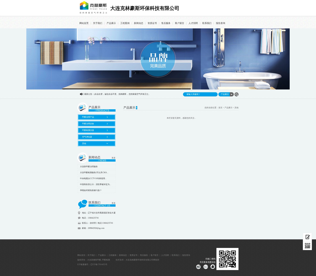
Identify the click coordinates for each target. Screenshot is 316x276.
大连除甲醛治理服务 (89, 166)
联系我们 (206, 23)
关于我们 (97, 23)
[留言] (307, 237)
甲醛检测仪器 (88, 130)
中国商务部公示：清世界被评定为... (95, 184)
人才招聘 (193, 23)
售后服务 (166, 23)
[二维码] (307, 246)
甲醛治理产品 (88, 117)
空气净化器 (87, 137)
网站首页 (84, 23)
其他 (84, 143)
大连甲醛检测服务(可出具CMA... (94, 172)
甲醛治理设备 (88, 123)
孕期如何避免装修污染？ (91, 190)
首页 (220, 107)
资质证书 (152, 23)
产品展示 (111, 23)
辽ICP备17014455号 (98, 264)
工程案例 (125, 23)
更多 (114, 158)
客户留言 (179, 23)
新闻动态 (138, 23)
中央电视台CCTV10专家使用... (93, 178)
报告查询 (220, 23)
